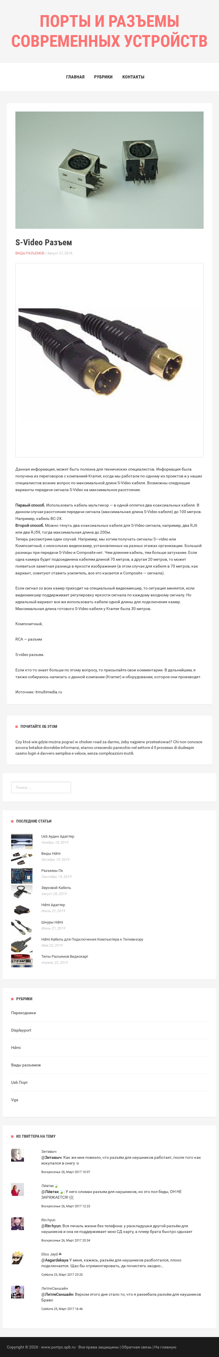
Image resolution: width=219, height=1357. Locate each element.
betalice (35, 747)
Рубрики (103, 77)
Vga (14, 1099)
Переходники (23, 1012)
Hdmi (16, 1047)
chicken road (90, 742)
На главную (165, 1347)
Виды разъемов (29, 253)
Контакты (133, 77)
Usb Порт (19, 1082)
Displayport (21, 1030)
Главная (75, 77)
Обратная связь (136, 1347)
